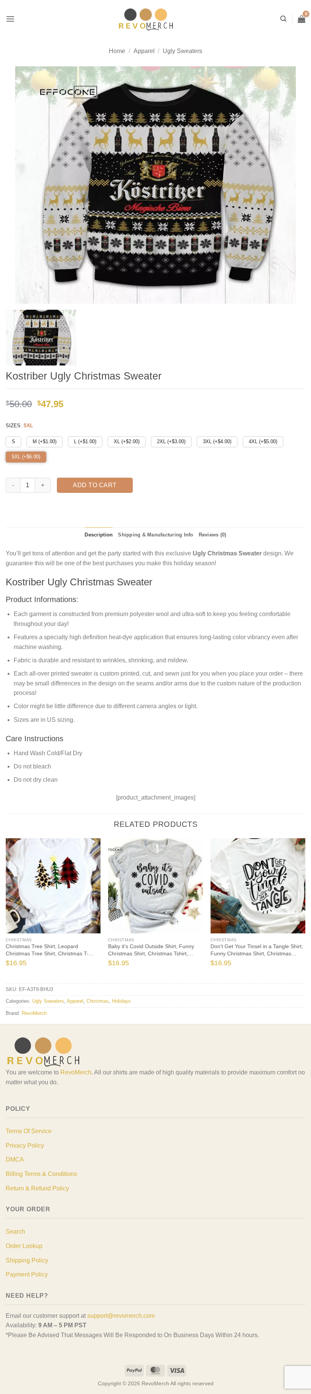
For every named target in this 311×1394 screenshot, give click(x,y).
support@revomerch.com (121, 1315)
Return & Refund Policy (37, 1188)
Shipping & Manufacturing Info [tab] (155, 535)
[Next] (297, 910)
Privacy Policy (25, 1145)
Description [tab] (99, 535)
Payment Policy (27, 1274)
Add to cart (94, 485)
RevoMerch (34, 1013)
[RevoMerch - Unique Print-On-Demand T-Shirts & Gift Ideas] (146, 19)
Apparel (144, 51)
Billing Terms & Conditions (41, 1174)
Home (117, 51)
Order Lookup (24, 1246)
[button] (10, 18)
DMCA (15, 1159)
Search (15, 1231)
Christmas (97, 1001)
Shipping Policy (27, 1260)
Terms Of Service (29, 1131)
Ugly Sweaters (182, 51)
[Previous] (14, 910)
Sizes (13, 425)
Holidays (121, 1001)
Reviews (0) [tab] (212, 535)
